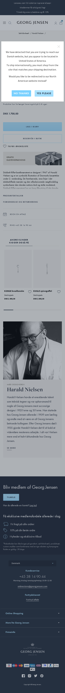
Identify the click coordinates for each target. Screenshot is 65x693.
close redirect (58, 46)
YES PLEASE (44, 93)
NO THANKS (21, 93)
